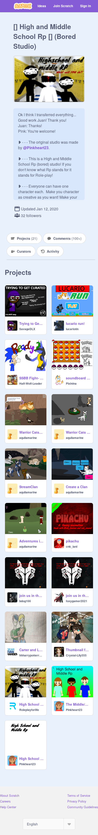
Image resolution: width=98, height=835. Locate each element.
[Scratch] (23, 6)
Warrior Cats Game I (78, 432)
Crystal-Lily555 (76, 655)
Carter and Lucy (31, 649)
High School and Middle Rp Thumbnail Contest (31, 758)
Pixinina (71, 383)
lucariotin (72, 329)
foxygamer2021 (76, 601)
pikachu (72, 541)
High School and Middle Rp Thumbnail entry (31, 704)
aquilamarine (28, 438)
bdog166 (25, 601)
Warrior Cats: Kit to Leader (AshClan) (31, 432)
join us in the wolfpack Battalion (78, 595)
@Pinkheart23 (36, 147)
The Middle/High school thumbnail (78, 704)
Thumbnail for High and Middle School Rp (78, 649)
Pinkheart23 (74, 710)
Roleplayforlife (29, 710)
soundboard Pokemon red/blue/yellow (78, 378)
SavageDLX (27, 329)
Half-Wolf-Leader (30, 383)
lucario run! (75, 323)
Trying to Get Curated (31, 323)
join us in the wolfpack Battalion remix (31, 595)
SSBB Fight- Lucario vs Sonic (31, 378)
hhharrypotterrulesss (31, 655)
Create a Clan (77, 486)
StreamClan (28, 486)
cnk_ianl (71, 546)
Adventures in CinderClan (31, 541)
